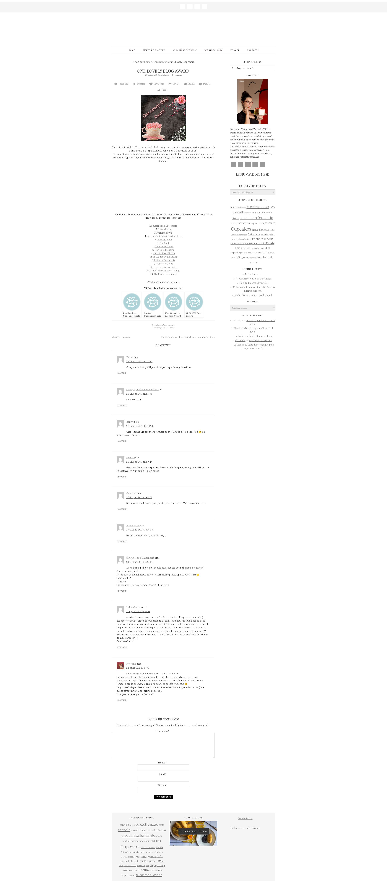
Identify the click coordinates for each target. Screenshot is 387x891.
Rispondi (122, 373)
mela (247, 243)
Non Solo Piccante (164, 249)
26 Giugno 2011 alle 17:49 (139, 393)
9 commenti (177, 75)
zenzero (253, 258)
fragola (269, 234)
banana (243, 207)
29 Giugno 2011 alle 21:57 (139, 561)
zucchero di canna (149, 875)
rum (249, 252)
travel (272, 253)
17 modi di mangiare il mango (164, 270)
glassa (241, 239)
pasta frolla (257, 248)
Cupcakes (241, 229)
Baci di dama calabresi (261, 336)
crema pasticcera (255, 223)
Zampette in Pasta (164, 246)
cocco (233, 223)
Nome (162, 762)
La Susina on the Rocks (165, 256)
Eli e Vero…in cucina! (141, 147)
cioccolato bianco (156, 830)
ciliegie (257, 212)
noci (237, 248)
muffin (261, 243)
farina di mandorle (239, 234)
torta (266, 252)
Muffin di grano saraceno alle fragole (253, 295)
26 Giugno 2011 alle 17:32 (139, 361)
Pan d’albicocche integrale (254, 282)
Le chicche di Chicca (164, 253)
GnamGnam (164, 229)
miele (253, 243)
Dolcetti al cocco (253, 274)
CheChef (164, 243)
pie (268, 247)
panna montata (247, 248)
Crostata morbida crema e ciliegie (253, 278)
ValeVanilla (133, 525)
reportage (236, 252)
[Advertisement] (163, 188)
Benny (129, 421)
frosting (235, 239)
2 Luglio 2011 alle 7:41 (137, 667)
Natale (270, 243)
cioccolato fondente (256, 217)
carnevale (249, 213)
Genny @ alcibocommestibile (142, 389)
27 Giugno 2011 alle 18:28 (139, 529)
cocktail (241, 223)
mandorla (267, 239)
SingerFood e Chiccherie (164, 225)
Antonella (240, 340)
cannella (239, 212)
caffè (272, 207)
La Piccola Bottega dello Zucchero (164, 236)
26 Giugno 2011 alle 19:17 (139, 461)
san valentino (257, 253)
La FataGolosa (164, 239)
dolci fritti (270, 230)
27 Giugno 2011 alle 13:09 (139, 497)
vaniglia (236, 257)
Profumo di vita (164, 232)
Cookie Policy (245, 818)
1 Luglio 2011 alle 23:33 (138, 611)
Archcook (159, 147)
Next (217, 832)
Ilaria (129, 357)
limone (255, 239)
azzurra (130, 457)
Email (162, 774)
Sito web (162, 785)
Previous (170, 832)
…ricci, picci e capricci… (165, 267)
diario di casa (259, 229)
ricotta (244, 253)
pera (264, 248)
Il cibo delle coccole (164, 260)
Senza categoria (168, 325)
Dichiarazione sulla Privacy (245, 828)
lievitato (247, 239)
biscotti (252, 207)
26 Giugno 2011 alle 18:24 (139, 426)
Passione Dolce (164, 263)
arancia (235, 207)
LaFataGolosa (134, 607)
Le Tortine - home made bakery (193, 27)
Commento (162, 731)
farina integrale (257, 234)
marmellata (237, 243)
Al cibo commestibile (165, 274)
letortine (131, 663)
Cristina (130, 493)
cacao (263, 206)
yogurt (246, 257)
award (171, 328)
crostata (270, 223)
